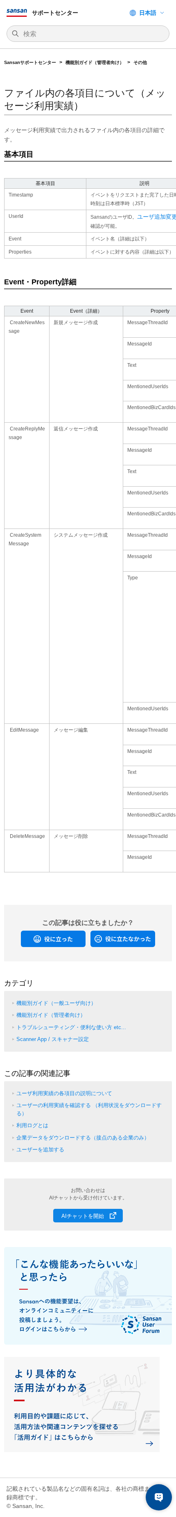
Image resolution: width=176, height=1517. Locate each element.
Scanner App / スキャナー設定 (52, 1039)
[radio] (53, 939)
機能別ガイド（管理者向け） (94, 62)
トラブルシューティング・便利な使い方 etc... (71, 1027)
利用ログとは (32, 1125)
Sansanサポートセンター (30, 62)
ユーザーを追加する (40, 1149)
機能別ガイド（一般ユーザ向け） (56, 1003)
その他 (140, 62)
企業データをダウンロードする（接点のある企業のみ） (82, 1138)
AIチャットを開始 (82, 1216)
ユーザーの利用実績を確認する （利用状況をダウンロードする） (89, 1109)
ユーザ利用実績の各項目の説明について (64, 1093)
